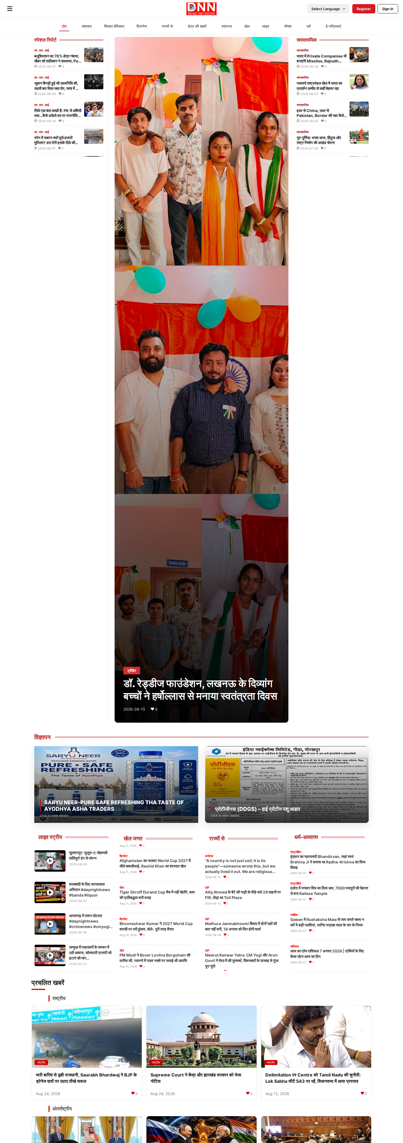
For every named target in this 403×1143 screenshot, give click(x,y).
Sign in (387, 9)
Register (364, 9)
